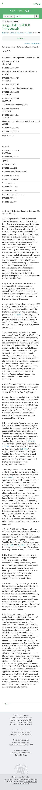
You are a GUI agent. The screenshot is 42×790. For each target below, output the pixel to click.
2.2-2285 (10, 544)
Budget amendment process (20, 732)
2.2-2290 (23, 449)
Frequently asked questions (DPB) (20, 724)
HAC (24, 742)
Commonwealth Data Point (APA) (20, 722)
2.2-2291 (21, 544)
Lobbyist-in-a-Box (24, 777)
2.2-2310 (31, 441)
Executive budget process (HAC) (20, 720)
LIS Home (14, 777)
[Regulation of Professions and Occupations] (4, 704)
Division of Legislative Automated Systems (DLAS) (25, 782)
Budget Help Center (21, 755)
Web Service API (26, 753)
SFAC (28, 742)
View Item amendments (32, 43)
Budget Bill (8, 16)
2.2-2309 (5, 446)
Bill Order (5, 33)
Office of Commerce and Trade (21, 33)
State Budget (21, 10)
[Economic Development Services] (9, 704)
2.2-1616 (17, 314)
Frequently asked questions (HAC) (20, 735)
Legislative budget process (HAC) (20, 718)
